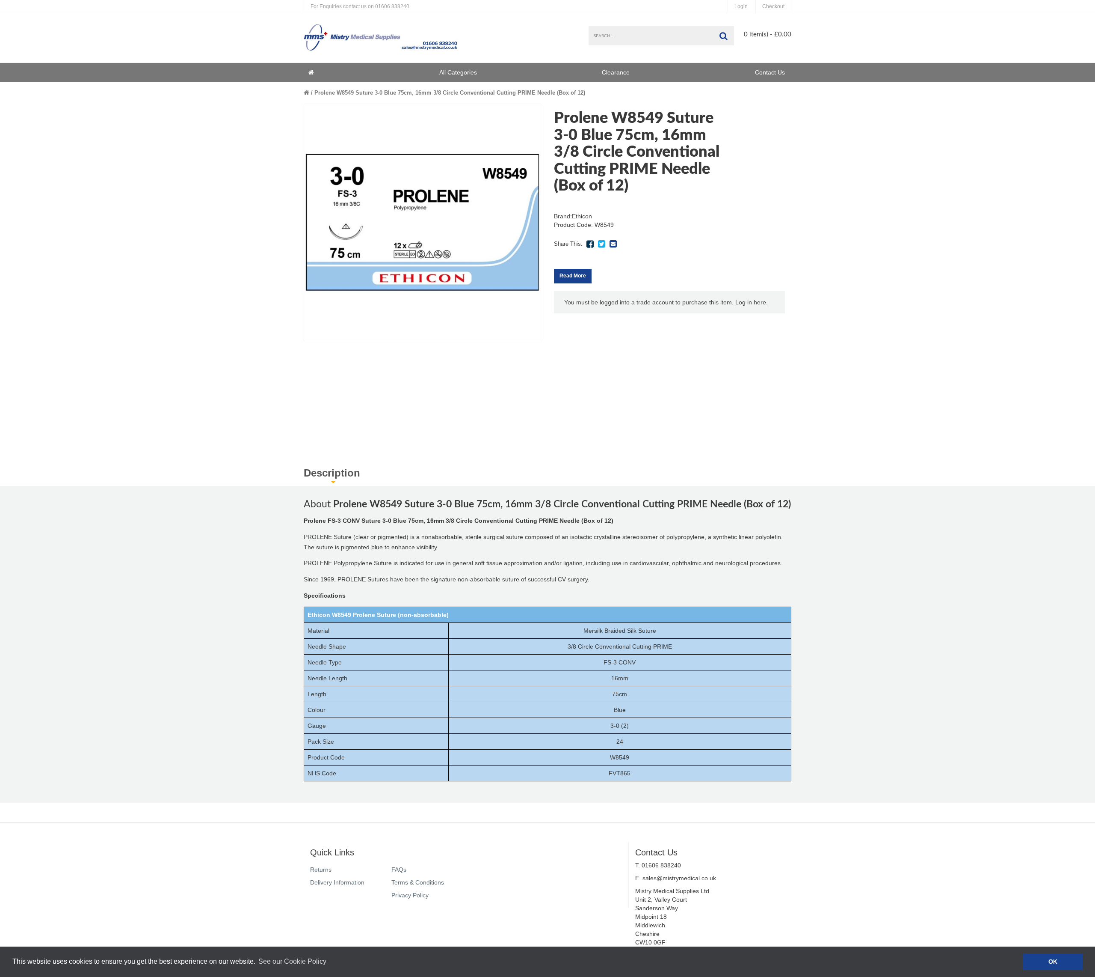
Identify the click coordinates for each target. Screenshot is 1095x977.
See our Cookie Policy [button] (292, 961)
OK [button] (1052, 961)
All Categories (458, 72)
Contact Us (770, 72)
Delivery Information (337, 882)
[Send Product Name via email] (613, 244)
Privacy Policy (410, 895)
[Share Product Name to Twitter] (601, 244)
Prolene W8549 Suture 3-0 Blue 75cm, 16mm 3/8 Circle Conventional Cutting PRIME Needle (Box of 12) (449, 92)
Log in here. (751, 302)
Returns (320, 869)
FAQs (398, 869)
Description (332, 473)
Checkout (773, 6)
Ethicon (582, 216)
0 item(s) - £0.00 (767, 34)
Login (741, 6)
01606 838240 (360, 6)
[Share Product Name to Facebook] (590, 244)
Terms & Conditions (417, 882)
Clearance (616, 72)
